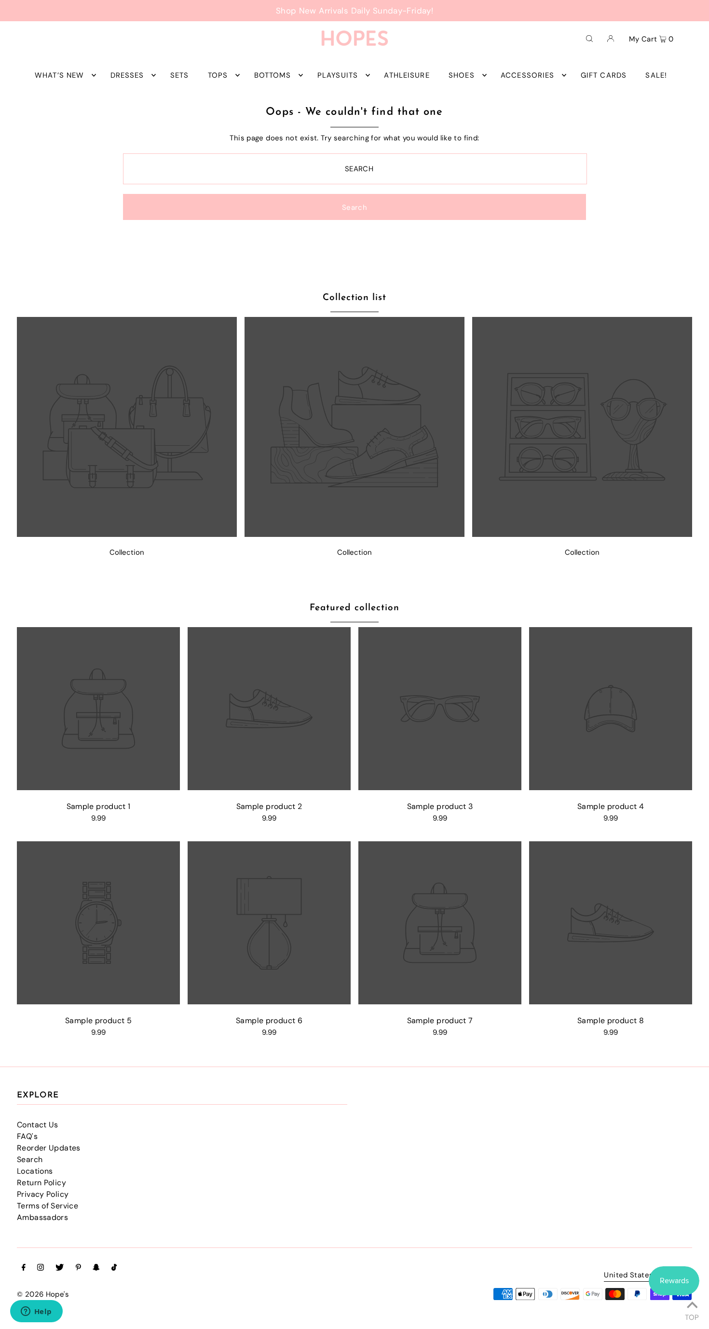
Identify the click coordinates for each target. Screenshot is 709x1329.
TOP (692, 1316)
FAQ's (27, 1136)
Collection (126, 552)
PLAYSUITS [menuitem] (337, 75)
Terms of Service (47, 1206)
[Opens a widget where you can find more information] (36, 1312)
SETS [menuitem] (179, 75)
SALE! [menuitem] (656, 75)
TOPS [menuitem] (218, 75)
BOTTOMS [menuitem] (272, 75)
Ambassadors (42, 1217)
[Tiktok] (114, 1268)
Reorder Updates (49, 1148)
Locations (35, 1171)
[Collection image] (127, 534)
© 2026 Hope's (43, 1294)
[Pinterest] (78, 1268)
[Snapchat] (96, 1268)
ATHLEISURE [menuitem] (406, 75)
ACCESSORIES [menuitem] (527, 75)
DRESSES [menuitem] (127, 75)
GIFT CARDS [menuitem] (604, 75)
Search (29, 1159)
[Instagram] (40, 1268)
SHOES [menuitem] (462, 75)
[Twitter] (59, 1268)
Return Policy (41, 1183)
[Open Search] (589, 38)
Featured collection (354, 608)
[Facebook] (24, 1268)
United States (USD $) (643, 1276)
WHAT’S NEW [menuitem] (59, 75)
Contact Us (37, 1125)
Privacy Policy (42, 1194)
